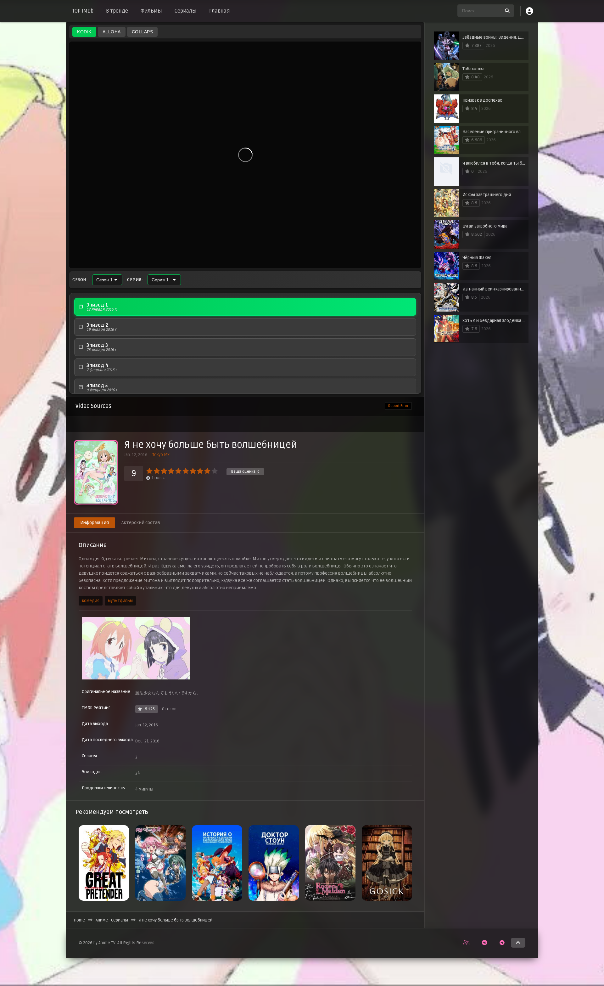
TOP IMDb (82, 11)
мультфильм (120, 600)
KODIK (84, 31)
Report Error (398, 405)
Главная (219, 11)
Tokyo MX (161, 454)
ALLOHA (112, 31)
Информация (94, 522)
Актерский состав (140, 522)
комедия (90, 600)
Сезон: (79, 280)
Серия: (135, 280)
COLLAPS (142, 31)
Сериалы (186, 11)
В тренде (117, 11)
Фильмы (151, 11)
